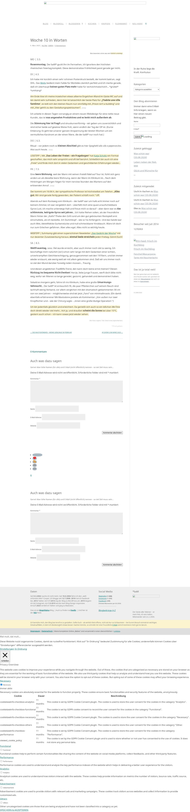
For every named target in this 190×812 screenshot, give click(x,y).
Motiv (43, 82)
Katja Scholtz (100, 155)
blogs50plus (44, 610)
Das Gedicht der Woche (104, 233)
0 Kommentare (60, 46)
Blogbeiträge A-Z (107, 610)
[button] (37, 454)
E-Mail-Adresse (35, 417)
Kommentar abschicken (112, 433)
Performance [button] (7, 757)
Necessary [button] (5, 680)
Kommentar (35, 379)
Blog (45, 24)
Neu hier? (137, 24)
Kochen (92, 24)
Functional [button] (5, 746)
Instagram (103, 598)
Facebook (102, 601)
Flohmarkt (121, 24)
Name (32, 409)
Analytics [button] (4, 768)
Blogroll (58, 24)
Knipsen (105, 24)
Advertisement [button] (7, 783)
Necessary (7, 685)
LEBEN (50, 46)
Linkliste (117, 631)
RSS (35, 613)
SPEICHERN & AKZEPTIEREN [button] (14, 810)
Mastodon (103, 596)
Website (33, 426)
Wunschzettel (145, 279)
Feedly (73, 610)
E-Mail (114, 625)
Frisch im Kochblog (144, 248)
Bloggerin (74, 24)
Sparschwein (144, 281)
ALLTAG (44, 46)
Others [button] (3, 798)
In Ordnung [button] (21, 648)
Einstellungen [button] (7, 648)
